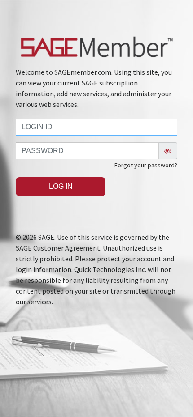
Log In (61, 186)
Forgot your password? (145, 165)
